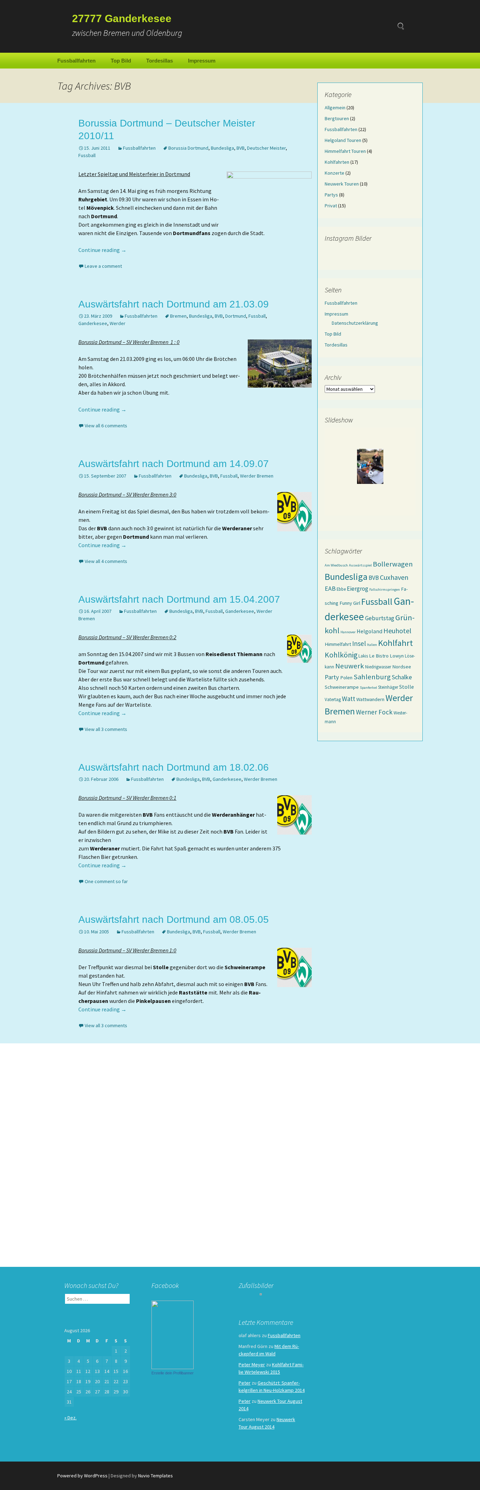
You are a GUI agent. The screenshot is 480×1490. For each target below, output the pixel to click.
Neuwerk (349, 665)
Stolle (406, 686)
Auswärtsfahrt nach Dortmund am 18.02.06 (173, 767)
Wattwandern (370, 699)
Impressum (201, 61)
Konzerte (334, 173)
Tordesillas (159, 61)
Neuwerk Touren (342, 184)
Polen (346, 677)
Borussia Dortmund (188, 148)
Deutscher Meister (266, 148)
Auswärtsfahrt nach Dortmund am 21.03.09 (173, 304)
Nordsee (401, 666)
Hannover (348, 632)
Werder (117, 323)
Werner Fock (374, 712)
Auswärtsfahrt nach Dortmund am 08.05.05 (173, 919)
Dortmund (235, 316)
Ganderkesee (92, 323)
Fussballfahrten (76, 61)
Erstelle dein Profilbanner (172, 1373)
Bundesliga (222, 148)
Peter (245, 1383)
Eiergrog (357, 588)
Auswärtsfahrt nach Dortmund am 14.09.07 (173, 463)
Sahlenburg (372, 676)
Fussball (87, 155)
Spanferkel (368, 687)
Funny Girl (349, 603)
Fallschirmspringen (384, 589)
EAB (330, 588)
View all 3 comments (106, 729)
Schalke (402, 677)
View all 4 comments (106, 561)
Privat (331, 205)
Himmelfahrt (338, 644)
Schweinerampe (342, 687)
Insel (359, 643)
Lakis (363, 656)
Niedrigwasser (378, 666)
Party (332, 677)
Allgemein (335, 107)
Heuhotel (397, 630)
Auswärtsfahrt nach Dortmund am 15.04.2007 (179, 599)
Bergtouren (337, 118)
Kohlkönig (341, 655)
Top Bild (121, 61)
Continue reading (102, 249)
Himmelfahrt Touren (345, 151)
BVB (240, 148)
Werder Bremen (256, 476)
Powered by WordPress (82, 1475)
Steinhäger (388, 687)
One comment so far (106, 881)
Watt (348, 698)
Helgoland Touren (343, 140)
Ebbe (341, 589)
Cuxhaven (394, 577)
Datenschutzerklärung (355, 323)
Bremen (178, 316)
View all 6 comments (106, 425)
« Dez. (70, 1417)
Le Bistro (379, 656)
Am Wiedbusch (336, 565)
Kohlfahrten (337, 162)
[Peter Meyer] (172, 1334)
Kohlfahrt (395, 642)
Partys (331, 195)
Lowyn (397, 656)
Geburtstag (379, 618)
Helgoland (369, 631)
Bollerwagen (393, 564)
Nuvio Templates (155, 1475)
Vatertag (333, 699)
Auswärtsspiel (360, 565)
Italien (372, 644)
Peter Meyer (252, 1364)
